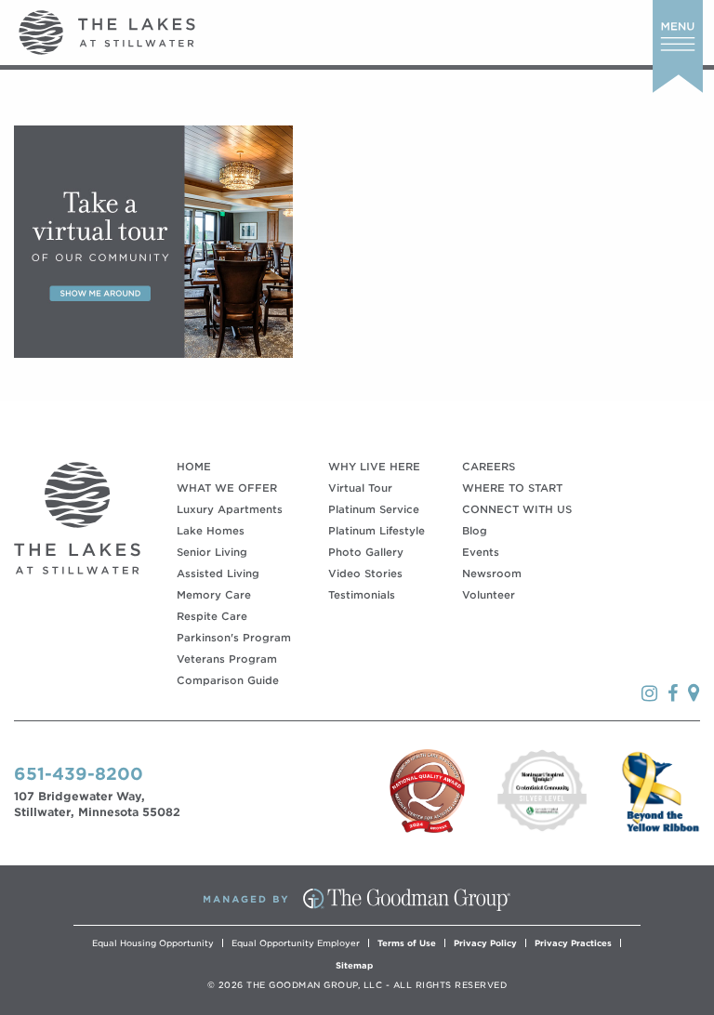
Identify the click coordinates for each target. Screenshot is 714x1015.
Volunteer (488, 594)
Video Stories (365, 573)
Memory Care (214, 594)
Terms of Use (406, 943)
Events (480, 552)
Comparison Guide (228, 680)
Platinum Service (373, 509)
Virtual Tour (360, 487)
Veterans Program (227, 659)
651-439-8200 (78, 774)
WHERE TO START (512, 487)
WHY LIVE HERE (374, 466)
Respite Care (212, 616)
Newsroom (492, 573)
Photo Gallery (365, 552)
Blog (474, 530)
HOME (194, 466)
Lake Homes (211, 530)
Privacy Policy (485, 943)
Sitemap (354, 965)
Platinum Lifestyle (376, 530)
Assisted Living (218, 573)
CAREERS (488, 466)
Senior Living (212, 552)
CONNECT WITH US (517, 509)
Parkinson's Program (234, 637)
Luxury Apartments (230, 509)
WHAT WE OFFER (227, 487)
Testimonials (361, 594)
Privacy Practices (573, 943)
